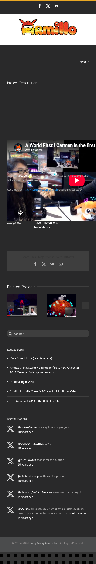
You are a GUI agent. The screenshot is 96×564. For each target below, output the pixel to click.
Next (83, 62)
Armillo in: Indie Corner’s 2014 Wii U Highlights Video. (44, 391)
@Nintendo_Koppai (29, 476)
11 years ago (25, 497)
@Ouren (23, 509)
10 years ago (25, 432)
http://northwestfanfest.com (41, 190)
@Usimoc (23, 492)
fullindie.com (79, 513)
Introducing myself (22, 382)
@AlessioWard (26, 460)
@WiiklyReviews (41, 492)
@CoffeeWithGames (30, 444)
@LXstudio (24, 176)
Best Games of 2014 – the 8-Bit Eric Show (36, 401)
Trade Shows (42, 227)
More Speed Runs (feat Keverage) (31, 358)
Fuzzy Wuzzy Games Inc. (44, 543)
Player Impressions (46, 223)
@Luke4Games (27, 427)
